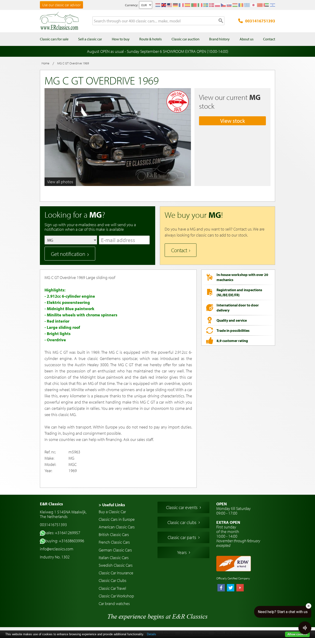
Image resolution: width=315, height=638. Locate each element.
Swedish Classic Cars (116, 565)
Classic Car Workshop (116, 596)
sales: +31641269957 (62, 532)
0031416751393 (260, 21)
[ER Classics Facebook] (221, 588)
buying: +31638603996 (64, 540)
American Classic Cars (117, 527)
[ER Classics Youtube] (240, 588)
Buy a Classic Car (112, 511)
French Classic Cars (114, 542)
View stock (232, 120)
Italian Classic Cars (114, 557)
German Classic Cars (115, 550)
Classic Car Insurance (116, 572)
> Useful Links (112, 504)
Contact (179, 250)
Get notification (68, 253)
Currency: (131, 5)
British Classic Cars (114, 534)
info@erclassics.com (56, 548)
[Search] (220, 21)
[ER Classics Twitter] (230, 588)
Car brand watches (114, 603)
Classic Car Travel (112, 588)
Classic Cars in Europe (117, 519)
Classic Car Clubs (112, 580)
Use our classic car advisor (61, 5)
